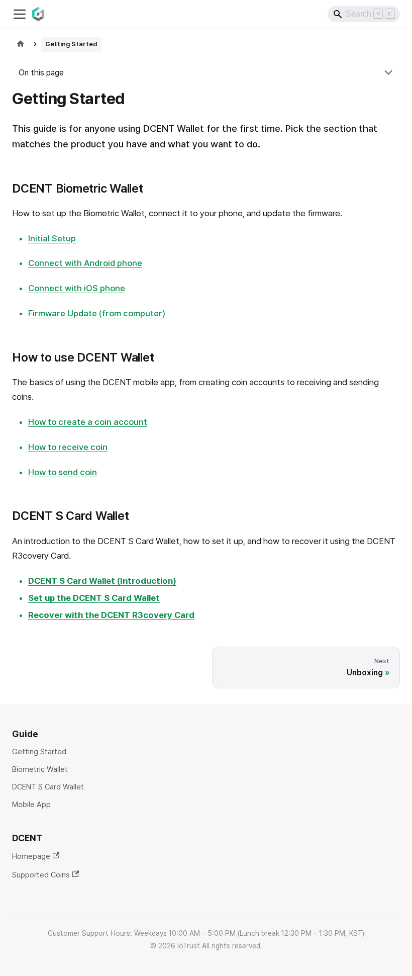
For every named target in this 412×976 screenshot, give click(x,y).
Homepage (31, 856)
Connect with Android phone (85, 263)
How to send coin (62, 472)
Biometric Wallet (40, 769)
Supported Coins (41, 874)
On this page (41, 72)
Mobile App (31, 805)
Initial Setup (52, 238)
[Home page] (20, 44)
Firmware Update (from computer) (96, 313)
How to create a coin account (87, 422)
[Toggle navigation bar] (19, 14)
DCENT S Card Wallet (48, 787)
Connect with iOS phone (76, 288)
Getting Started (39, 752)
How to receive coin (68, 447)
